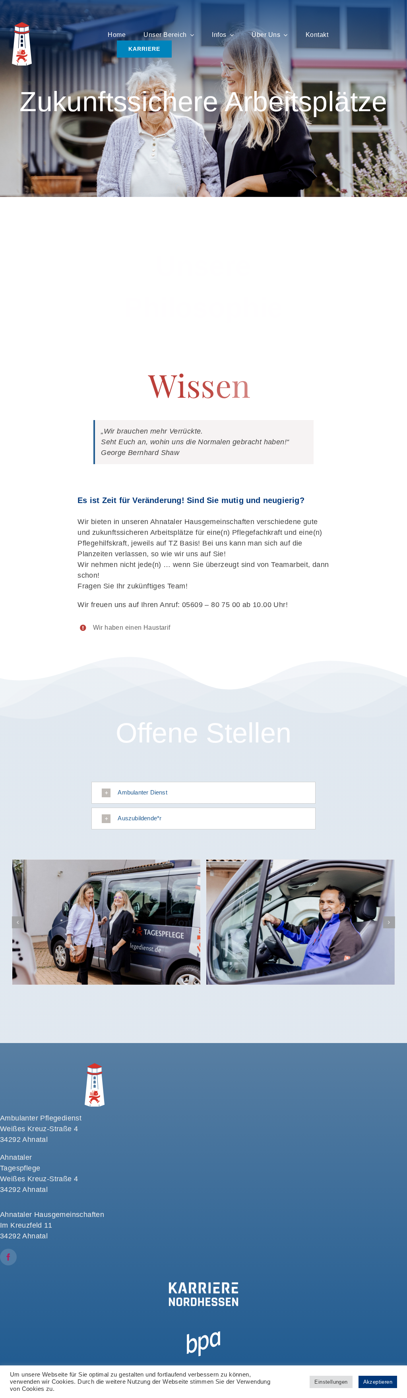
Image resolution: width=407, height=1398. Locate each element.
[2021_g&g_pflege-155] (106, 922)
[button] (203, 792)
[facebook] (8, 1257)
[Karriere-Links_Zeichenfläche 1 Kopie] (203, 1327)
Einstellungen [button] (330, 1382)
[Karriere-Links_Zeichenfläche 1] (203, 1279)
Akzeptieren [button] (377, 1382)
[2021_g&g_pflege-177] (300, 922)
